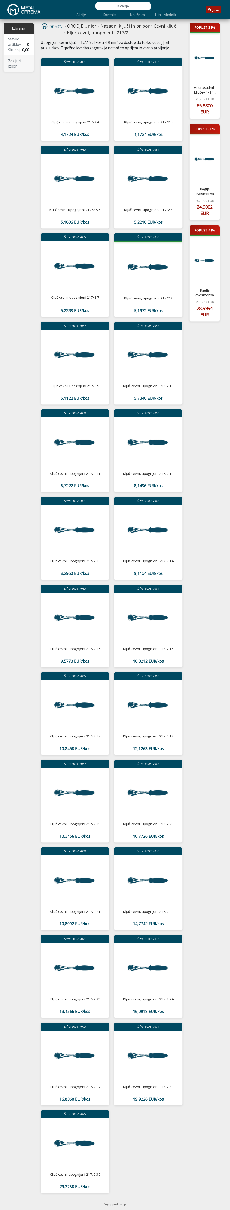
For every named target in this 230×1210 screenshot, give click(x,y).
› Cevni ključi (164, 26)
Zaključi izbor (18, 63)
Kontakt (109, 14)
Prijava (213, 9)
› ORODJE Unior (80, 26)
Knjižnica (137, 14)
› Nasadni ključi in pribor (124, 26)
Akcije (81, 14)
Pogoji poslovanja (115, 1204)
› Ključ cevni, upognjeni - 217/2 (96, 33)
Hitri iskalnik (165, 14)
